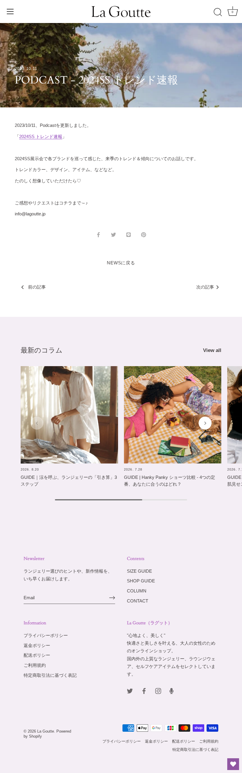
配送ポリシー (37, 655)
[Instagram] (158, 690)
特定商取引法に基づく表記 (50, 675)
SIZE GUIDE (139, 571)
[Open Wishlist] (233, 764)
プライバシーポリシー (46, 635)
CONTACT (137, 600)
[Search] (217, 12)
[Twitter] (130, 690)
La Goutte (45, 731)
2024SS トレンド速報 (40, 136)
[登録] (112, 598)
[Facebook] (144, 690)
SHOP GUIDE (141, 580)
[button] (36, 423)
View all (212, 350)
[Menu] (10, 11)
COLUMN (136, 590)
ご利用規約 (35, 665)
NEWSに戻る (121, 262)
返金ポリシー (37, 645)
